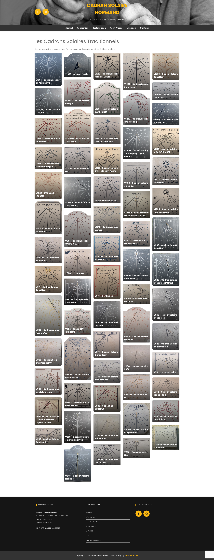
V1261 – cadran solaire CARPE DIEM (106, 110)
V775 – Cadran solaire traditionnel (106, 378)
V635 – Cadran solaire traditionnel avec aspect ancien (47, 419)
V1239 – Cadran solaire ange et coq (136, 120)
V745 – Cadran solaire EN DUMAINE (77, 404)
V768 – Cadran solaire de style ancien (47, 390)
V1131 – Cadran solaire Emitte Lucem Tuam (106, 169)
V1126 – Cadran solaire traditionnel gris (47, 165)
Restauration (99, 28)
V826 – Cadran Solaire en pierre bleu (165, 345)
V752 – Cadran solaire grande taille (165, 393)
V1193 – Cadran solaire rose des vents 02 (106, 140)
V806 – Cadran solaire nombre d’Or (77, 376)
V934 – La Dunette (74, 273)
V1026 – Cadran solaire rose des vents (166, 211)
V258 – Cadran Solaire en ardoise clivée (77, 438)
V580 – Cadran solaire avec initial (165, 418)
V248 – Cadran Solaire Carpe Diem (106, 461)
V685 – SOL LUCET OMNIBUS (104, 407)
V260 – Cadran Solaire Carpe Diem (136, 431)
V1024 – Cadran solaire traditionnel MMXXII (136, 214)
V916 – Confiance (104, 296)
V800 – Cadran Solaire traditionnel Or (48, 361)
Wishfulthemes (131, 555)
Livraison (131, 28)
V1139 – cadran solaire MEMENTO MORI (165, 151)
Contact (144, 28)
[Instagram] (46, 12)
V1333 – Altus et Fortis (76, 74)
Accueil (69, 28)
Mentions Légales (93, 540)
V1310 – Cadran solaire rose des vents (106, 75)
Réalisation (82, 28)
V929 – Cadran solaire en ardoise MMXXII (165, 281)
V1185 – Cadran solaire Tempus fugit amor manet (136, 153)
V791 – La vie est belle (165, 372)
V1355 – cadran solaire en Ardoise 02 (47, 81)
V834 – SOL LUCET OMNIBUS (74, 330)
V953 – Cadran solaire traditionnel (136, 242)
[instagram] (147, 513)
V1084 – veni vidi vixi (105, 200)
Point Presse (116, 28)
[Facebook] (37, 12)
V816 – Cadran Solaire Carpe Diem (106, 353)
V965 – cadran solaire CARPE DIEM (76, 242)
